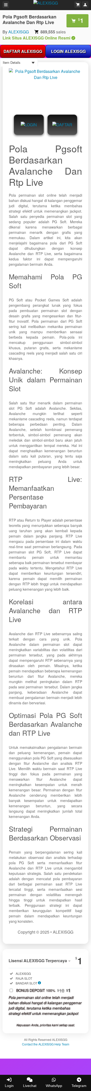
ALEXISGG (18, 32)
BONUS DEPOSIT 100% (43, 990)
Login (9, 1086)
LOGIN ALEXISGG (68, 51)
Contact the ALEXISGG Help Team (45, 1044)
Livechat (29, 1086)
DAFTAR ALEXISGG (23, 51)
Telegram (79, 1086)
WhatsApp (54, 1086)
